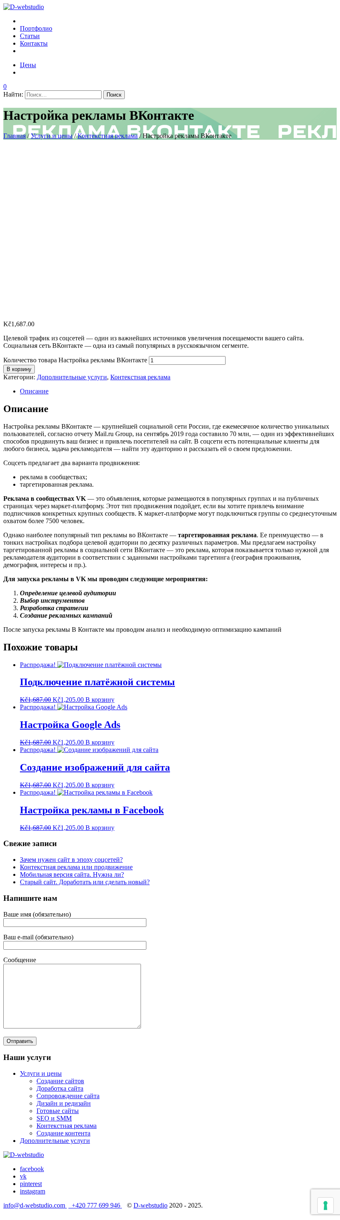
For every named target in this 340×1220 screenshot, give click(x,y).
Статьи (30, 35)
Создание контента (63, 1133)
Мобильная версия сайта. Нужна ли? (72, 874)
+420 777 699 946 (95, 1205)
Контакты (34, 43)
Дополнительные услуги (72, 377)
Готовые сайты (57, 1110)
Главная (14, 135)
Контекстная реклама (108, 135)
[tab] (178, 391)
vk (23, 1176)
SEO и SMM (54, 1118)
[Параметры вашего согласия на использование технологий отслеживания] (325, 1205)
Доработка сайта (59, 1088)
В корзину (19, 369)
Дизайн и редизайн (63, 1103)
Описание (34, 391)
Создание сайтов (60, 1080)
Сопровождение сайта (68, 1095)
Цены (28, 64)
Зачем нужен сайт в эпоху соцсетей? (71, 859)
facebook (32, 1168)
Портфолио (36, 28)
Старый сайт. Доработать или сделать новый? (85, 881)
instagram (32, 1191)
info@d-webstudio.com (35, 1205)
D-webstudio (151, 1205)
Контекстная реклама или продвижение (76, 867)
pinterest (31, 1183)
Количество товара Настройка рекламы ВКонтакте (75, 360)
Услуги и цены (52, 135)
